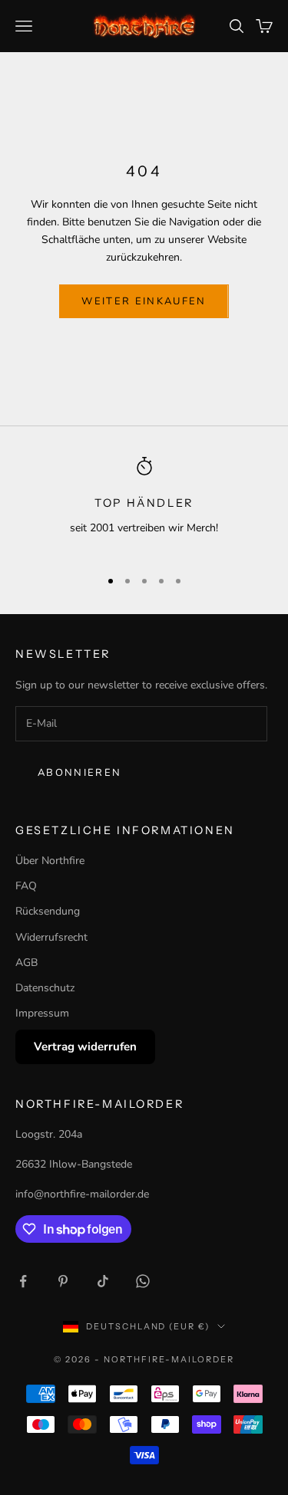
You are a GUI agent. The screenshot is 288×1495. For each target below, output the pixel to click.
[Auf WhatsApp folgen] (143, 1281)
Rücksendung (47, 911)
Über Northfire (49, 860)
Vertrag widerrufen (85, 1046)
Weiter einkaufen (143, 301)
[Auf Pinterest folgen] (63, 1281)
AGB (26, 962)
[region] (144, 505)
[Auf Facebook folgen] (23, 1281)
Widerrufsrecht (51, 937)
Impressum (42, 1013)
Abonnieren (79, 773)
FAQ (26, 886)
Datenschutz (44, 988)
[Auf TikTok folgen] (103, 1281)
